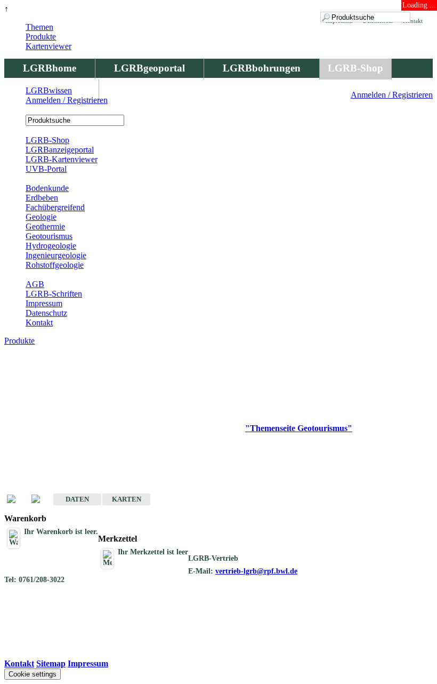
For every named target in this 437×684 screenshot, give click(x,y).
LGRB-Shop (355, 68)
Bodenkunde (47, 188)
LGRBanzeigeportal (60, 149)
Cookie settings (32, 674)
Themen (39, 26)
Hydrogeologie (51, 245)
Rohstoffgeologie (55, 264)
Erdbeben (42, 197)
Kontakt (39, 322)
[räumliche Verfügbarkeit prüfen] (41, 500)
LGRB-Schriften (54, 293)
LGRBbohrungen (262, 68)
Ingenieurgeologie (56, 255)
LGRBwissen (49, 90)
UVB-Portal (46, 168)
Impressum (44, 303)
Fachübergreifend (55, 207)
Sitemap (51, 663)
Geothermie (45, 226)
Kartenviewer (48, 46)
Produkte (41, 36)
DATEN (77, 499)
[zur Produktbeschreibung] (16, 500)
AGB (35, 284)
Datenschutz (46, 312)
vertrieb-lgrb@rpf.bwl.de (256, 571)
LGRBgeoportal (149, 68)
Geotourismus (49, 236)
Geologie (41, 216)
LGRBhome (49, 68)
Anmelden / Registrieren (392, 94)
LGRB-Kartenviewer (62, 159)
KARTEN (126, 499)
